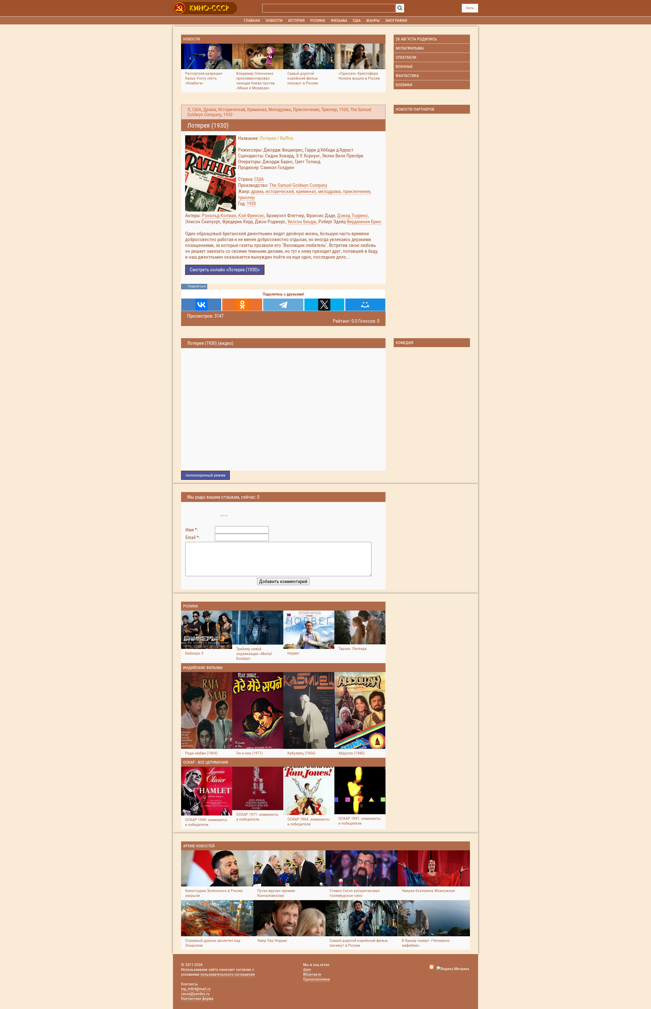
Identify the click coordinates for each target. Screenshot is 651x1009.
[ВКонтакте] (201, 305)
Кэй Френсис (251, 215)
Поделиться (197, 286)
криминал (306, 191)
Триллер (329, 109)
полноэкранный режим (205, 475)
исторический (279, 191)
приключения (356, 191)
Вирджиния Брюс (364, 222)
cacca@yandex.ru (195, 993)
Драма (209, 109)
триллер (246, 197)
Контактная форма (197, 998)
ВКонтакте (312, 974)
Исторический (231, 109)
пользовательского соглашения (227, 974)
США (196, 109)
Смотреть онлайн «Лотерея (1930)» (225, 270)
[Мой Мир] (365, 305)
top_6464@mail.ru (196, 988)
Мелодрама (280, 109)
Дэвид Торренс (352, 215)
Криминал (257, 109)
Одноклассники (316, 979)
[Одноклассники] (242, 305)
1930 (343, 109)
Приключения (306, 109)
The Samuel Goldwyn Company (298, 185)
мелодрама (329, 191)
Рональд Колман (219, 215)
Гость (470, 8)
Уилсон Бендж (301, 222)
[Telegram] (283, 305)
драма (257, 191)
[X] (324, 305)
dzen (307, 969)
